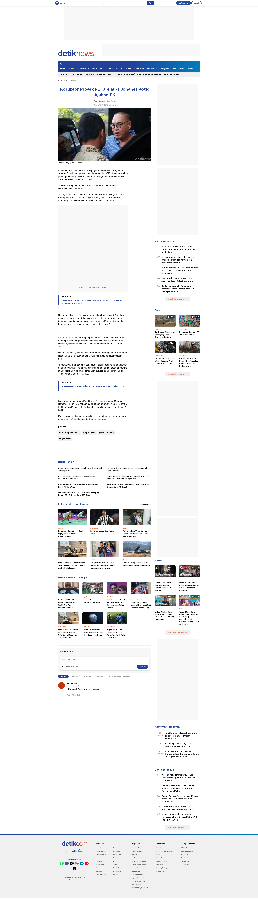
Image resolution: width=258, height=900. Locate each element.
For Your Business (139, 881)
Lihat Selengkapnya (175, 299)
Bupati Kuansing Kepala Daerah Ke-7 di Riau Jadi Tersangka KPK (80, 469)
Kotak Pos (160, 858)
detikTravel (117, 848)
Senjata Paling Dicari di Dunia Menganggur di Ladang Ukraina (136, 564)
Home (62, 69)
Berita (71, 69)
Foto (174, 69)
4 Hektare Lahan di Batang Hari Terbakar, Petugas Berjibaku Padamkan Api (188, 362)
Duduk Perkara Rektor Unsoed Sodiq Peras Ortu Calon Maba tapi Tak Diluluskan (71, 565)
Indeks (190, 69)
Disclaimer (160, 871)
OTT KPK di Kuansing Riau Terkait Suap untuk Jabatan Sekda (127, 469)
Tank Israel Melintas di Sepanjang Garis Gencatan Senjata (165, 334)
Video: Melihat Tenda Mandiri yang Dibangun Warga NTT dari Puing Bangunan (165, 615)
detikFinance (101, 854)
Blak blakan (139, 69)
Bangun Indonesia (172, 74)
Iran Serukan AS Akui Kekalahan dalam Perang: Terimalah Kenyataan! (181, 736)
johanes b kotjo (106, 433)
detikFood (116, 851)
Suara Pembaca (104, 74)
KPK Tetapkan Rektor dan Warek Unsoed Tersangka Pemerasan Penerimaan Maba (177, 260)
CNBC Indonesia (187, 851)
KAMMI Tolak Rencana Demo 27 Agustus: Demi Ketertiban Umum (178, 279)
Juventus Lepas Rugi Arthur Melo (102, 532)
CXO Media (185, 864)
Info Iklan (159, 864)
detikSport (100, 864)
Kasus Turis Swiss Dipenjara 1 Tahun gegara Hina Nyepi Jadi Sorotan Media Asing (141, 604)
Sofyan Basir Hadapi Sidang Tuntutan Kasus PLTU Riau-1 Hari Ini (93, 387)
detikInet (99, 858)
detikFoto (116, 868)
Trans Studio (137, 868)
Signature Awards (139, 861)
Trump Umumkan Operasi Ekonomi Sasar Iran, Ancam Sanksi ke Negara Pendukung (182, 754)
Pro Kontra (152, 69)
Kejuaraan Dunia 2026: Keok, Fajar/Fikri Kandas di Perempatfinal (70, 533)
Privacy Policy (161, 868)
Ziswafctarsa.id (138, 874)
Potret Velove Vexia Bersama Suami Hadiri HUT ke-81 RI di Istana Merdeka (135, 533)
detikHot (99, 861)
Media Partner (161, 861)
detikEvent (136, 858)
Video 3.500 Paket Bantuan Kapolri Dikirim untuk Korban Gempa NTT (164, 586)
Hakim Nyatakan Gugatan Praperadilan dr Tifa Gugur (178, 745)
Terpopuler (76, 74)
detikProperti (101, 874)
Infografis (164, 69)
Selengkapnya (144, 504)
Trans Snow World (139, 864)
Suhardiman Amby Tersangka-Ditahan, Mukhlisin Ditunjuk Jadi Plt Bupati (128, 485)
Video (181, 69)
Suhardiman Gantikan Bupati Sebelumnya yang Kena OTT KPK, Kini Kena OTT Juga (78, 493)
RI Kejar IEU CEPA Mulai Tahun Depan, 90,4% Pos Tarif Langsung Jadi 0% (67, 604)
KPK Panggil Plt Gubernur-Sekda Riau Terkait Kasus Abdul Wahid (78, 485)
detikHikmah (117, 871)
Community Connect (140, 888)
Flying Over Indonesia (140, 878)
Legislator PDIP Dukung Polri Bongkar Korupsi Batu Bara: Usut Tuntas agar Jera (127, 477)
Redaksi (159, 848)
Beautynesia (185, 858)
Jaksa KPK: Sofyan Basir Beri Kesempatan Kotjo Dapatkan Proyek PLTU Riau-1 (92, 302)
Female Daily (185, 861)
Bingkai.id (136, 871)
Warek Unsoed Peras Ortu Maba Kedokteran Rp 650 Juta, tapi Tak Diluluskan (178, 249)
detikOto (99, 871)
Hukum (110, 69)
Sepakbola (100, 868)
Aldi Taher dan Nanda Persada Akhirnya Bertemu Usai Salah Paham (116, 604)
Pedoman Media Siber (164, 851)
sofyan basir (65, 438)
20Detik (115, 864)
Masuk (196, 3)
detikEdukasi (101, 851)
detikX (119, 69)
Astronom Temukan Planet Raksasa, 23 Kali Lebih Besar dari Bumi (92, 632)
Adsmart (65, 74)
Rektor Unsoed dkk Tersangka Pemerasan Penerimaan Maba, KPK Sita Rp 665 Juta (179, 289)
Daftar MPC (183, 3)
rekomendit (136, 884)
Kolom (128, 69)
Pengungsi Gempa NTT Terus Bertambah (189, 333)
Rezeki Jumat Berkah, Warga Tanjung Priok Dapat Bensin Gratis (164, 360)
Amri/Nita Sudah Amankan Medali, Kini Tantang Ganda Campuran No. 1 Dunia (102, 565)
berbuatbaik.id (137, 848)
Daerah (88, 74)
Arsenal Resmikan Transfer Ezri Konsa (91, 601)
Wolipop (116, 858)
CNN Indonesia (186, 848)
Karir (158, 854)
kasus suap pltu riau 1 (69, 433)
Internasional (98, 69)
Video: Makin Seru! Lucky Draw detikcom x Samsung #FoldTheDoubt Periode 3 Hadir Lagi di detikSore (189, 618)
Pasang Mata (137, 851)
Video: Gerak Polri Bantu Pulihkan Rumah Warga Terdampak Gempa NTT (189, 586)
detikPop (116, 874)
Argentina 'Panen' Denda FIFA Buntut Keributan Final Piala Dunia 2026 (116, 634)
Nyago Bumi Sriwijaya (124, 74)
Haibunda (184, 854)
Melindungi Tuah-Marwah (149, 74)
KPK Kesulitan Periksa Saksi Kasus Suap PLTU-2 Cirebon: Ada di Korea (79, 477)
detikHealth (117, 854)
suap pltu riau (89, 433)
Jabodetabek (82, 69)
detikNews (63, 80)
